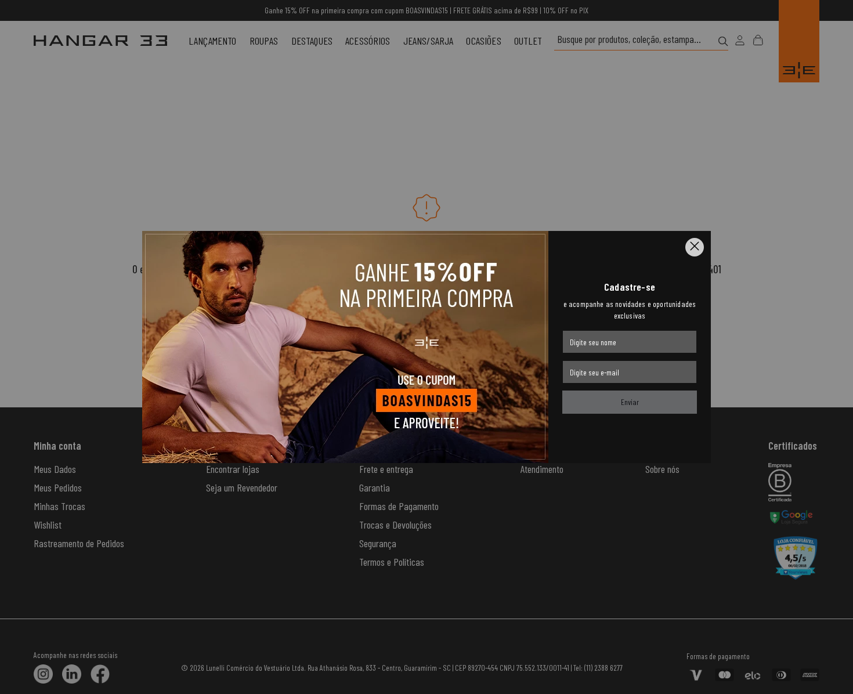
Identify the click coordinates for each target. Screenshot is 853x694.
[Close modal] (694, 247)
